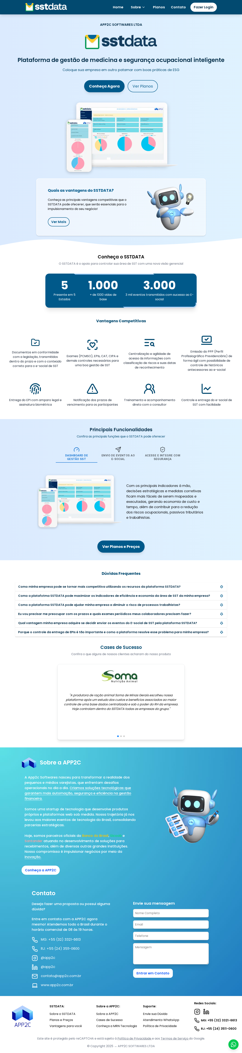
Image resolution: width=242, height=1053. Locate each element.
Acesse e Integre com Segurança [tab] (162, 457)
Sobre (136, 7)
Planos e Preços (61, 1020)
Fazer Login (203, 7)
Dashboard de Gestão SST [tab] (76, 457)
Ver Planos (143, 86)
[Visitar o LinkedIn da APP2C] (206, 1012)
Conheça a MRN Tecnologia (116, 1026)
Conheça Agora (104, 86)
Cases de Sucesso (109, 1020)
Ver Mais (58, 221)
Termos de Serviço (175, 1038)
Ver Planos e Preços (121, 546)
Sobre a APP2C (107, 1014)
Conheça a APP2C (40, 870)
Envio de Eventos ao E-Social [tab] (118, 457)
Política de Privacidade (160, 1026)
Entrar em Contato (153, 973)
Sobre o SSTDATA (62, 1014)
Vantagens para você (66, 1026)
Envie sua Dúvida (155, 1014)
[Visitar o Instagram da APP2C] (197, 1012)
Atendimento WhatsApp (161, 1020)
